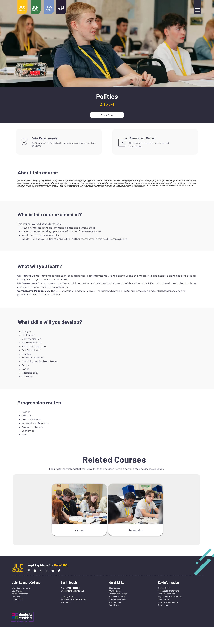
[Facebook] (35, 570)
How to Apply (115, 588)
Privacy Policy (164, 588)
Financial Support (117, 596)
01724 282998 (73, 588)
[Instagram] (29, 570)
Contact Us (163, 605)
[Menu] (198, 10)
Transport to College (118, 594)
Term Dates (114, 605)
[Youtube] (53, 570)
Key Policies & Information (169, 596)
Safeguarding (164, 599)
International (115, 602)
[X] (41, 570)
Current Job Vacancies (168, 602)
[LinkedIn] (47, 570)
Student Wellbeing (117, 599)
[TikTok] (59, 570)
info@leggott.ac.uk (75, 591)
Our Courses (114, 591)
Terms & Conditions (166, 594)
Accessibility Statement (168, 591)
